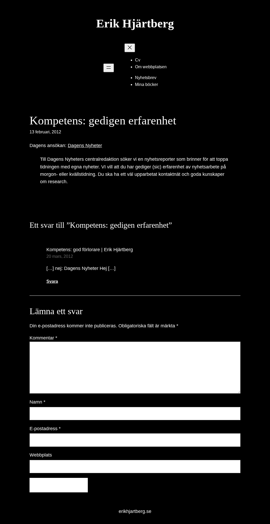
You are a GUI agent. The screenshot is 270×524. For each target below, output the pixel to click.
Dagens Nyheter (85, 145)
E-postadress (45, 428)
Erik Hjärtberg (135, 23)
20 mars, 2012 (59, 256)
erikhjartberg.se (135, 511)
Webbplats (41, 455)
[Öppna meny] (108, 68)
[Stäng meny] (129, 47)
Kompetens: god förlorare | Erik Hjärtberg (89, 249)
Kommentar (43, 338)
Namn (37, 402)
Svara (52, 281)
